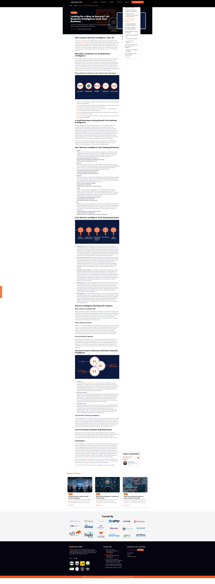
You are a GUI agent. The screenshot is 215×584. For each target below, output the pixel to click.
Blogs (75, 5)
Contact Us (137, 2)
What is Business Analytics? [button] (132, 38)
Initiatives (111, 2)
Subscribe (140, 549)
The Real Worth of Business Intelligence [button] (132, 50)
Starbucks (79, 105)
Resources (119, 2)
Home (70, 5)
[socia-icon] (69, 558)
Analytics (81, 325)
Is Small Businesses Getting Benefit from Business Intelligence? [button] (131, 20)
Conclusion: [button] (127, 57)
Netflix (78, 108)
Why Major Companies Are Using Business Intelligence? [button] (131, 10)
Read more (71, 505)
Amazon (79, 101)
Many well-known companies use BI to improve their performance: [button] (132, 15)
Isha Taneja (74, 29)
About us (127, 2)
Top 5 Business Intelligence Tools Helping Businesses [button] (131, 24)
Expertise (95, 2)
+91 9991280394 (109, 557)
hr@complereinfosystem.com (112, 550)
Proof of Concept (87, 461)
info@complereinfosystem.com (112, 555)
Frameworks (103, 2)
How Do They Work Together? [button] (130, 41)
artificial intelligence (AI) (91, 383)
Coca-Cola (79, 115)
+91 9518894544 (109, 552)
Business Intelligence (83, 42)
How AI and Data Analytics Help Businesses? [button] (130, 54)
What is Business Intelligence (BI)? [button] (132, 35)
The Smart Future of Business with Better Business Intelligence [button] (131, 46)
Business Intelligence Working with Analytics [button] (131, 32)
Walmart (79, 112)
